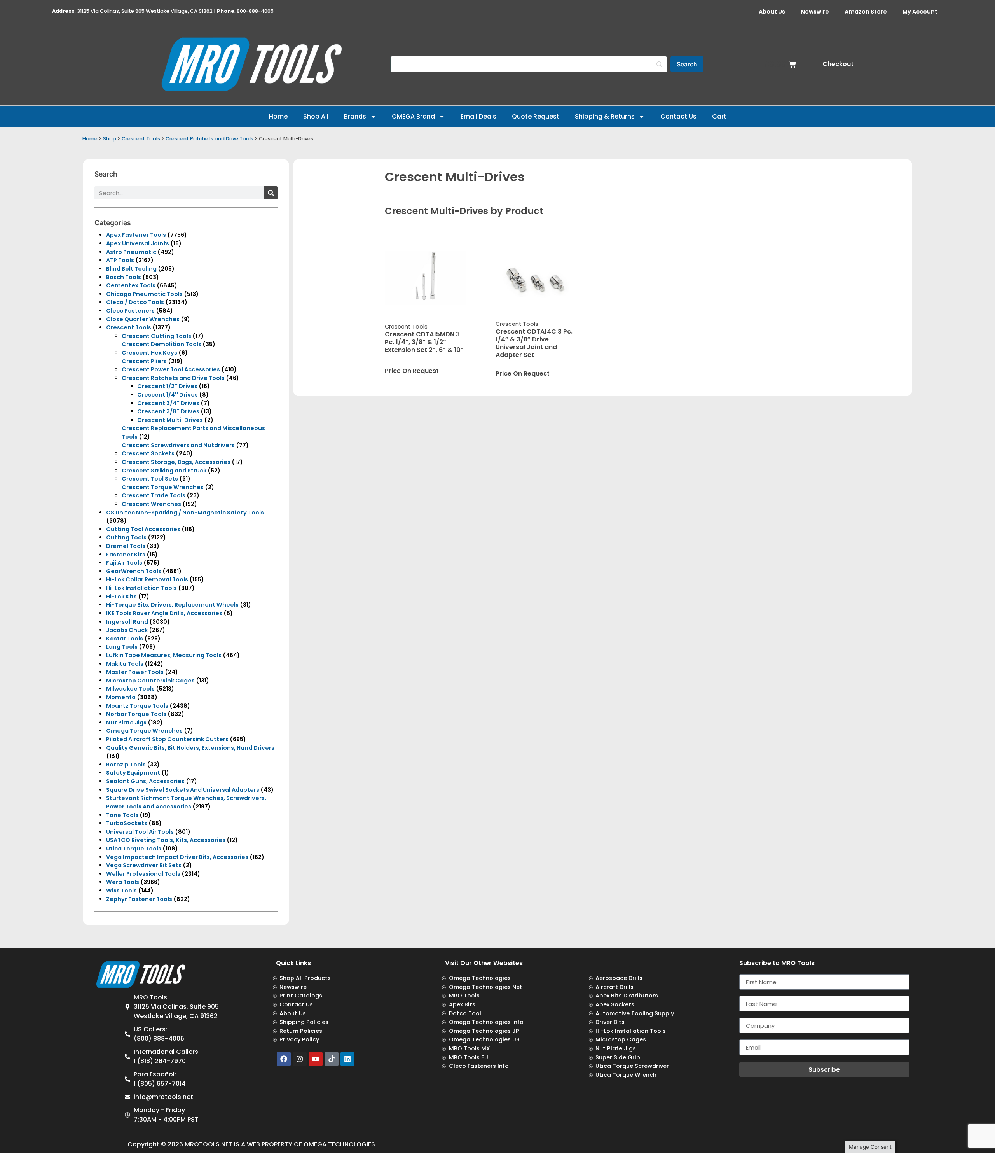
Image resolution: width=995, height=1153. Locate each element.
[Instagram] (300, 1059)
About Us (772, 12)
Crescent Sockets (148, 453)
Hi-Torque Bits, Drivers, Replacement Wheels (172, 605)
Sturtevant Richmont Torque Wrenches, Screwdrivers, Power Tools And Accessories (186, 802)
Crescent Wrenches (151, 504)
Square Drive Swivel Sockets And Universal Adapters (182, 790)
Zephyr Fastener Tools (139, 899)
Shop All (315, 116)
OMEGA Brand (413, 116)
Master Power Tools (135, 672)
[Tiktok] (332, 1059)
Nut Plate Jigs (126, 722)
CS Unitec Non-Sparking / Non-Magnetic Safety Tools (185, 512)
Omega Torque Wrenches (144, 731)
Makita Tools (124, 664)
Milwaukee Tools (130, 689)
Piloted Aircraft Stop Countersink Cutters (167, 739)
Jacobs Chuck (127, 630)
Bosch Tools (123, 277)
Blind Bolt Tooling (131, 269)
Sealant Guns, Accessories (145, 781)
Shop (109, 138)
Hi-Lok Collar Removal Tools (147, 579)
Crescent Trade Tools (153, 495)
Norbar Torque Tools (136, 714)
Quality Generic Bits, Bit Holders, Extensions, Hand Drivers (190, 748)
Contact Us (678, 116)
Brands (355, 116)
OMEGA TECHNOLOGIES (339, 1144)
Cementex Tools (130, 285)
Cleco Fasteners (130, 311)
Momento (121, 697)
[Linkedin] (347, 1059)
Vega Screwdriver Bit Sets (144, 865)
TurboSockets (126, 823)
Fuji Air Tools (124, 563)
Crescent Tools (141, 138)
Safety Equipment (133, 773)
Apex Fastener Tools (136, 235)
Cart (719, 116)
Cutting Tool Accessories (143, 529)
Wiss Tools (121, 890)
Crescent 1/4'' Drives (167, 395)
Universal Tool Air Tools (140, 832)
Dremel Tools (125, 546)
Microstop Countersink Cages (150, 680)
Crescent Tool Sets (150, 479)
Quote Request (535, 116)
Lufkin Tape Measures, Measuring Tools (164, 655)
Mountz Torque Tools (137, 706)
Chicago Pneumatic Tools (144, 294)
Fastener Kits (125, 554)
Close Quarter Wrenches (143, 319)
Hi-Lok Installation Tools (141, 588)
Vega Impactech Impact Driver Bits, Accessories (177, 857)
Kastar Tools (124, 638)
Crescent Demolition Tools (161, 344)
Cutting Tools (126, 537)
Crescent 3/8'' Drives (168, 411)
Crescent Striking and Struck (164, 470)
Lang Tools (122, 647)
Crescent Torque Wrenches (163, 487)
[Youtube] (316, 1059)
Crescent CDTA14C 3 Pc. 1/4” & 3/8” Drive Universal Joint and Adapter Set (534, 343)
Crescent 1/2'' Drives (167, 386)
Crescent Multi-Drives (170, 420)
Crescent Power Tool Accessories (171, 369)
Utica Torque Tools (133, 848)
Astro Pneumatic (131, 252)
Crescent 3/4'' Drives (168, 403)
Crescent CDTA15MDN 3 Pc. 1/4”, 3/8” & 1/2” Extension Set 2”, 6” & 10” (424, 342)
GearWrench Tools (133, 571)
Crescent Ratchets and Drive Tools (209, 138)
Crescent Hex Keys (149, 353)
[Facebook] (284, 1059)
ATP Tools (120, 260)
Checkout (838, 63)
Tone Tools (122, 815)
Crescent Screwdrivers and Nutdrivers (178, 445)
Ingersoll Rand (127, 622)
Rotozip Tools (126, 764)
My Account (919, 12)
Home (278, 116)
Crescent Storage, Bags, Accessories (176, 462)
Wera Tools (122, 882)
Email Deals (478, 116)
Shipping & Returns (605, 116)
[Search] (271, 192)
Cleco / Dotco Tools (135, 302)
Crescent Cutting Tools (156, 336)
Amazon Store (866, 12)
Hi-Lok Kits (121, 596)
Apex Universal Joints (137, 243)
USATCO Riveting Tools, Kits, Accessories (165, 840)
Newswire (815, 12)
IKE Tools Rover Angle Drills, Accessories (164, 613)
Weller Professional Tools (143, 874)
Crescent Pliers (144, 361)
